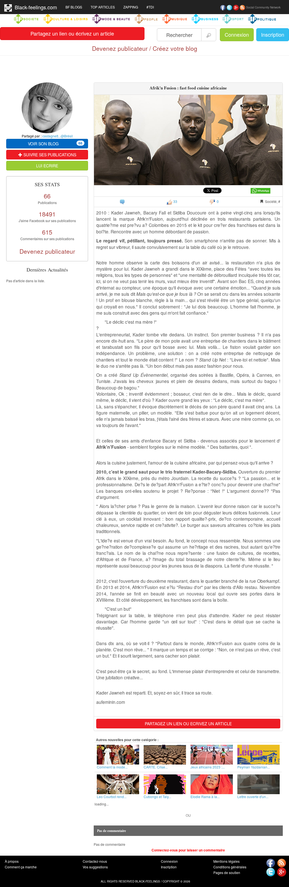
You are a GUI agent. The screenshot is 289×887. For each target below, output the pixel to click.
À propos (12, 861)
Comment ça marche (21, 866)
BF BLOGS (73, 7)
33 (174, 201)
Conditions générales (229, 866)
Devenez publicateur (47, 251)
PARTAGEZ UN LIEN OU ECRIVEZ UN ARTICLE (188, 723)
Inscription (272, 34)
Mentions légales (226, 861)
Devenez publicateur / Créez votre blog (144, 48)
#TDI (150, 7)
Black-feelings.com (34, 7)
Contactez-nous (95, 861)
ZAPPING (130, 7)
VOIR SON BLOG (55, 143)
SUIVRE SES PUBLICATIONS (49, 154)
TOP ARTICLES (103, 7)
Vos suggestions (95, 866)
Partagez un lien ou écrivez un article (72, 33)
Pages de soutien (226, 872)
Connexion (237, 34)
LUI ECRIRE (47, 165)
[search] (208, 34)
